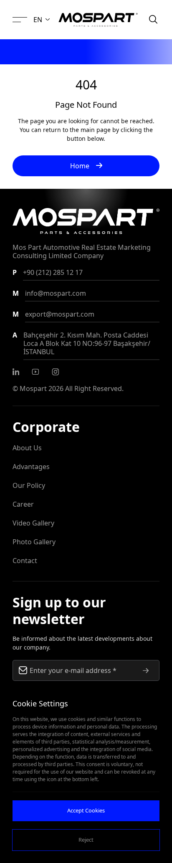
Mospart (33, 388)
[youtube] (35, 371)
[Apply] (145, 670)
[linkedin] (16, 371)
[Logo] (98, 20)
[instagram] (55, 371)
